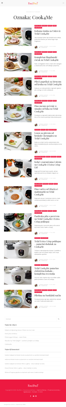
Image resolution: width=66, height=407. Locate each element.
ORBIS (24, 404)
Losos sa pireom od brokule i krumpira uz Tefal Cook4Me (45, 135)
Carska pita (8, 344)
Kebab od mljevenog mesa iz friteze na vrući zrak (19, 330)
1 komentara (43, 206)
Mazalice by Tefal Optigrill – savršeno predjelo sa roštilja (22, 341)
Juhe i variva (38, 183)
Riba (47, 129)
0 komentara (43, 47)
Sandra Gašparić (10, 355)
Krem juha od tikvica (11, 334)
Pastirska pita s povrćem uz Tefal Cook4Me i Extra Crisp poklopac (46, 219)
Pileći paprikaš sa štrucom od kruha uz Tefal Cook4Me (48, 83)
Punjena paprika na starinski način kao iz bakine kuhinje (26, 372)
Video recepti (38, 27)
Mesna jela (38, 25)
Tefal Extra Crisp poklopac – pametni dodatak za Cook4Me (47, 244)
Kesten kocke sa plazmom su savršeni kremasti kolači (32, 355)
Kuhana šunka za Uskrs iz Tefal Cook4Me (47, 32)
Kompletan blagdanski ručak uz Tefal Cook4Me (46, 58)
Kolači (48, 156)
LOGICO (13, 404)
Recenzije (44, 25)
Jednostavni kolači (40, 156)
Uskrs (54, 25)
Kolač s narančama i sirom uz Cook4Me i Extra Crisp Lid (47, 164)
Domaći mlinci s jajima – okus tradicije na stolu (30, 364)
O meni (40, 392)
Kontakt (34, 392)
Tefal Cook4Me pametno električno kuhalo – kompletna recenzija (46, 271)
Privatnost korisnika (54, 390)
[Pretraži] (58, 319)
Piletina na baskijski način (47, 295)
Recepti (50, 25)
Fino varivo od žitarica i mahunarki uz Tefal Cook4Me (46, 192)
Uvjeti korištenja (41, 390)
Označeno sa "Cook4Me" (33, 12)
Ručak (54, 51)
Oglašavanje (27, 392)
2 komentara (43, 125)
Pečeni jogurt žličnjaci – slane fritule (15, 337)
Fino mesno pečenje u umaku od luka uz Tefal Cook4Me (46, 108)
